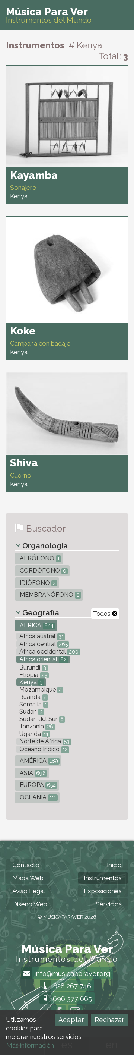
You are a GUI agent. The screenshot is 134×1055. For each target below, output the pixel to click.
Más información (30, 1045)
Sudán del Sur (41, 718)
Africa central (43, 644)
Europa (37, 784)
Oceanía (37, 797)
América (38, 760)
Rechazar (109, 1020)
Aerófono (39, 558)
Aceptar (71, 1020)
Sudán (30, 711)
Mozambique (40, 689)
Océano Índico (43, 749)
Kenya (30, 682)
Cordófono (42, 570)
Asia (32, 773)
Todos (102, 613)
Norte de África (44, 741)
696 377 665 (71, 998)
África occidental (48, 651)
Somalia (32, 704)
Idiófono (37, 582)
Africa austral (41, 636)
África (36, 625)
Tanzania (35, 726)
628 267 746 (71, 986)
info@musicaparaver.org (71, 973)
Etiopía (32, 674)
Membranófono (49, 594)
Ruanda (32, 696)
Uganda (33, 733)
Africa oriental (42, 659)
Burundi (32, 667)
